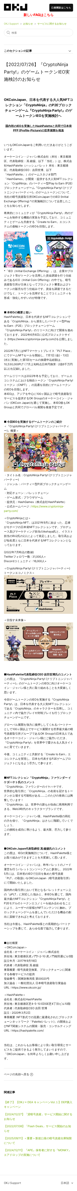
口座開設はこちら (61, 7)
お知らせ (28, 23)
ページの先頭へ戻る (16, 1074)
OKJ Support (11, 23)
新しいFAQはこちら (39, 15)
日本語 (65, 1183)
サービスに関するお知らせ (52, 23)
